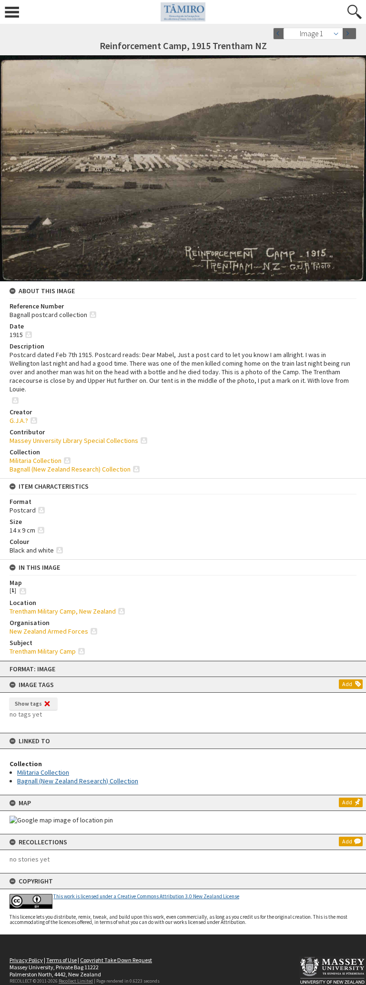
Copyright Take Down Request (116, 960)
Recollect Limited (76, 981)
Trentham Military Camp (43, 651)
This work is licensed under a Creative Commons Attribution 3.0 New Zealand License (146, 896)
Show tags (28, 703)
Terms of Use (61, 960)
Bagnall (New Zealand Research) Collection (77, 781)
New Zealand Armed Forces (49, 631)
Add (347, 683)
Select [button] (338, 33)
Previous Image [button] (280, 33)
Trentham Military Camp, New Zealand (63, 611)
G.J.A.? (19, 420)
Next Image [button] (349, 33)
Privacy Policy (26, 960)
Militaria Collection (43, 772)
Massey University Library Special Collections (74, 440)
